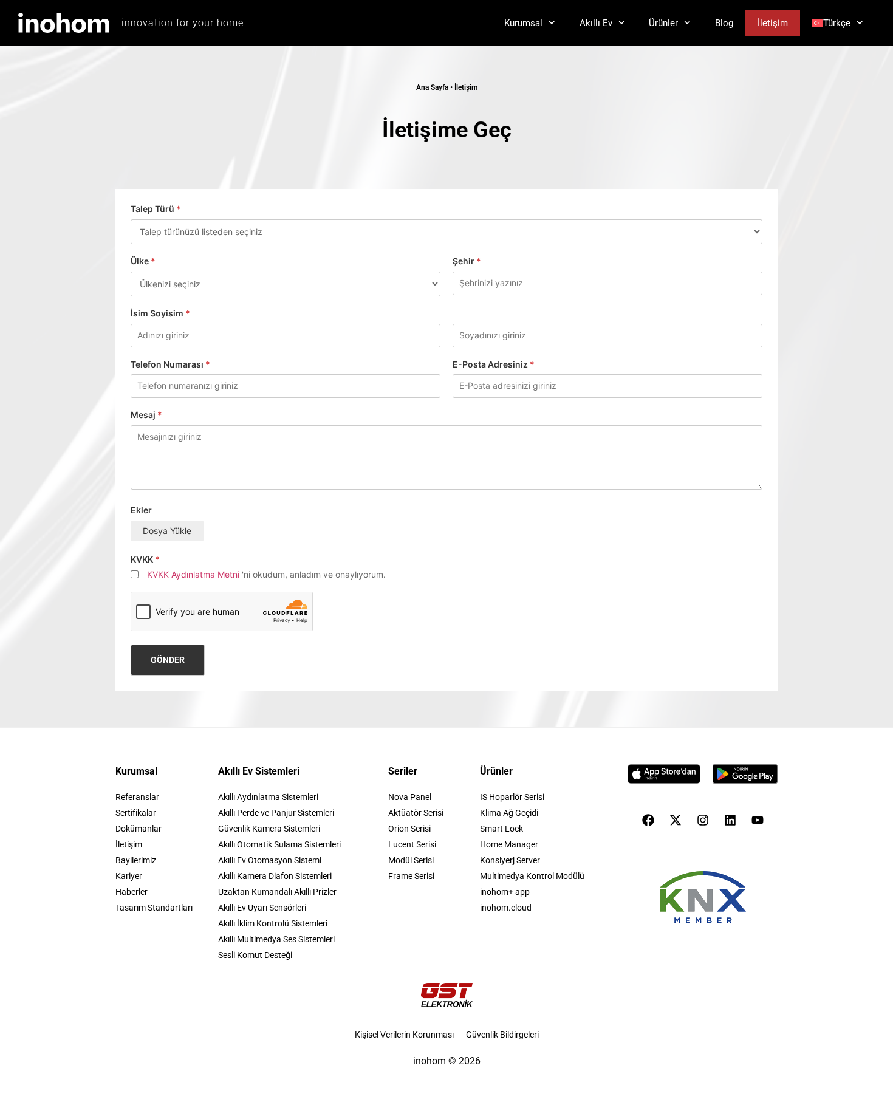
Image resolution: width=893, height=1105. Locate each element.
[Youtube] (757, 820)
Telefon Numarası (170, 364)
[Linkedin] (730, 820)
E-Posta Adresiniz (494, 364)
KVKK (145, 559)
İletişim (773, 23)
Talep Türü (156, 209)
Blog (724, 23)
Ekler (141, 510)
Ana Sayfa (432, 87)
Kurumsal (523, 23)
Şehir (467, 261)
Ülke (143, 261)
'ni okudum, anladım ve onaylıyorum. (266, 575)
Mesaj (146, 415)
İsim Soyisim (160, 313)
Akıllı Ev (596, 23)
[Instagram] (703, 820)
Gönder (168, 660)
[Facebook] (648, 820)
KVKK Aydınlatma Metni (193, 575)
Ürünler (663, 23)
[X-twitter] (675, 820)
